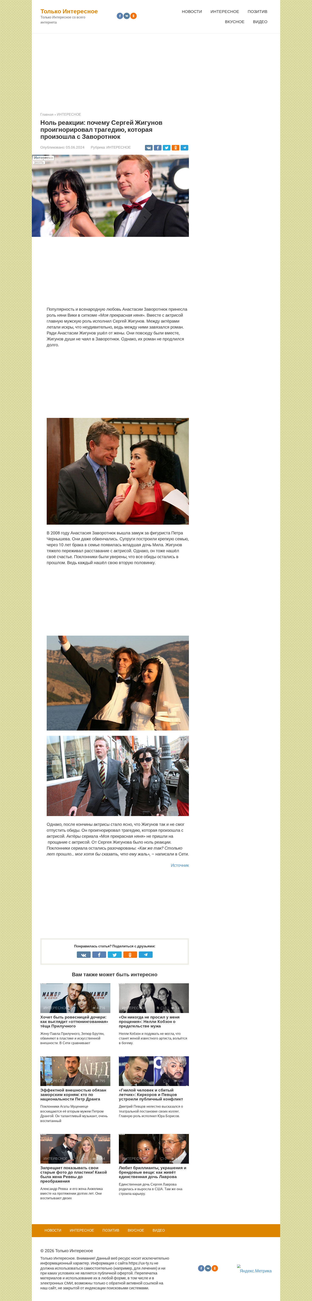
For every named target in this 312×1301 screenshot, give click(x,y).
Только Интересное (69, 11)
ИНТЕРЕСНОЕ (225, 11)
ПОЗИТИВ (257, 11)
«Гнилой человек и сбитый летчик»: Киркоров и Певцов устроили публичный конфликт (151, 1094)
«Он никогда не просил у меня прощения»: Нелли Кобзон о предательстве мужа (149, 1021)
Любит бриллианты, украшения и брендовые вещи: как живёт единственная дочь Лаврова (152, 1172)
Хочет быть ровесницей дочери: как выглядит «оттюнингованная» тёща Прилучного (74, 1021)
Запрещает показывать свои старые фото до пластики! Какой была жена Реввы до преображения (73, 1174)
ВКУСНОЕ (235, 21)
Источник (180, 865)
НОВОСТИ (192, 11)
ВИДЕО (260, 21)
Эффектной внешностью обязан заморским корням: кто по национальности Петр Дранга (73, 1094)
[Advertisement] (156, 70)
